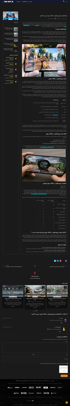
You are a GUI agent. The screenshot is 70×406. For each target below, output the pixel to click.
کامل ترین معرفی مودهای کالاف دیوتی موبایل (8, 39)
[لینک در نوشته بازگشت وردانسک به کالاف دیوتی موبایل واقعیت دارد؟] (35, 291)
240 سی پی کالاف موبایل (9, 62)
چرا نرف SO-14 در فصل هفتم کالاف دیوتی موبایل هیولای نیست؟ (8, 49)
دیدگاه (66, 341)
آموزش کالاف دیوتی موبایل (57, 296)
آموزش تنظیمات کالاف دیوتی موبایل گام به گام (38, 193)
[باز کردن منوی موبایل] (3, 2)
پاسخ (61, 322)
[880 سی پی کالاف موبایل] (16, 70)
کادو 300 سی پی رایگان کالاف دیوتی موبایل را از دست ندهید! (8, 44)
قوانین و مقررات (22, 380)
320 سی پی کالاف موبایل (9, 80)
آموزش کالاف (18, 380)
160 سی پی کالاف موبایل (9, 57)
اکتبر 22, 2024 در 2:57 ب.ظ (6, 318)
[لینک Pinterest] (60, 261)
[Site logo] (8, 1)
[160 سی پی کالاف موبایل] (16, 59)
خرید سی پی (52, 380)
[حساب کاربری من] (67, 2)
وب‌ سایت (66, 358)
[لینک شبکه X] (63, 261)
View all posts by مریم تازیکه (35, 278)
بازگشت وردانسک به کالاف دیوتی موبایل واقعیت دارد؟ (8, 34)
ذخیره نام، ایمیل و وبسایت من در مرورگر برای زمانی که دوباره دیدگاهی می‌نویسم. (53, 363)
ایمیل (33, 354)
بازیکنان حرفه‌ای (55, 114)
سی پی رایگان (36, 380)
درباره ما (27, 380)
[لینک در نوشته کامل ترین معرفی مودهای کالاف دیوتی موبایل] (12, 291)
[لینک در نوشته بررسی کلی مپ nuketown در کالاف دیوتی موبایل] (57, 291)
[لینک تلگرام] (55, 261)
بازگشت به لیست (35, 266)
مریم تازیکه (59, 18)
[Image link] (38, 387)
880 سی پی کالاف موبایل (9, 68)
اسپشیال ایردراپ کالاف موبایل (8, 75)
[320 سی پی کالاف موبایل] (16, 82)
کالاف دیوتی (37, 25)
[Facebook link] (66, 261)
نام (67, 354)
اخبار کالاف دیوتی (35, 296)
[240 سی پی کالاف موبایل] (16, 64)
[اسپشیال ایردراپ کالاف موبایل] (16, 76)
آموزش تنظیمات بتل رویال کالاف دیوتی (46, 147)
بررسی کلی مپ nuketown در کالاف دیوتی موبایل (8, 28)
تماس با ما (31, 380)
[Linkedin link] (58, 261)
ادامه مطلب (57, 306)
